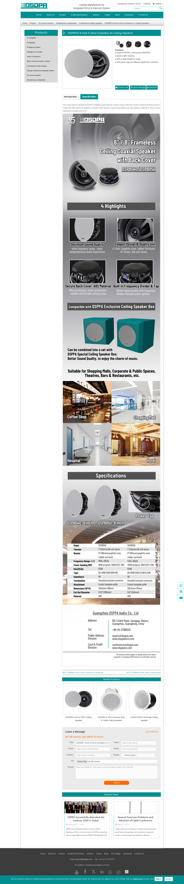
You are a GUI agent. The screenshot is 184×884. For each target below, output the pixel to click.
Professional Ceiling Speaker (90, 23)
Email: (70, 749)
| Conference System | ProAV (96, 865)
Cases (107, 14)
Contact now (122, 87)
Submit (117, 782)
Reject (158, 879)
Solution (96, 14)
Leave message (138, 87)
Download (129, 14)
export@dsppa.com (84, 859)
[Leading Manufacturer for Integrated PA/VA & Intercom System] (35, 5)
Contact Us (143, 14)
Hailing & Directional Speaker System (40, 71)
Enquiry (116, 755)
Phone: (116, 749)
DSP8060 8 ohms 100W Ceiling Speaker (146, 673)
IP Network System (33, 47)
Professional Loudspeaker (66, 23)
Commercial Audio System (37, 66)
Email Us (153, 731)
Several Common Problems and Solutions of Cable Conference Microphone (135, 819)
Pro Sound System (46, 23)
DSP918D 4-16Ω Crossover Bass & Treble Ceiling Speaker (111, 719)
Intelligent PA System (34, 52)
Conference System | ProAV (129, 3)
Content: (70, 767)
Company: (69, 755)
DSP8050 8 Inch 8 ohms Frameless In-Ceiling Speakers (127, 23)
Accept (169, 879)
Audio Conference (33, 57)
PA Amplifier (31, 38)
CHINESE (146, 3)
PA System (79, 865)
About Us (50, 14)
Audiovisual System (79, 14)
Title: (71, 742)
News (117, 14)
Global (158, 4)
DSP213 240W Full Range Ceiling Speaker (144, 719)
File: (72, 761)
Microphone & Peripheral (36, 80)
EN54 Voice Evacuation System (38, 61)
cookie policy (138, 879)
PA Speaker (31, 43)
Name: (116, 742)
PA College (116, 853)
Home (39, 14)
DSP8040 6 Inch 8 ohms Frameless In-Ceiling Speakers (86, 673)
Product (62, 14)
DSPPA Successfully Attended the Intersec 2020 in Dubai (86, 819)
